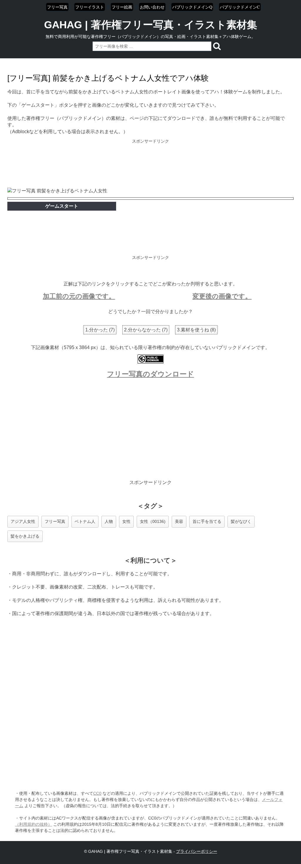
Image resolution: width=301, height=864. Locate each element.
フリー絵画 (122, 7)
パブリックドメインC (240, 7)
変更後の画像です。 (222, 296)
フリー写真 (57, 7)
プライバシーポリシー (196, 851)
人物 (109, 521)
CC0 (97, 793)
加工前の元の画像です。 (79, 296)
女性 (126, 521)
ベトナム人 (85, 521)
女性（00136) (152, 521)
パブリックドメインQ (192, 7)
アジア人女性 (23, 521)
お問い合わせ (152, 7)
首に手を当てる (207, 521)
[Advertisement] (150, 164)
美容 (179, 521)
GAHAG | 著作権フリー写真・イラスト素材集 (150, 24)
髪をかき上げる (25, 536)
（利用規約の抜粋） (33, 824)
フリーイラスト (89, 7)
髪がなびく (241, 521)
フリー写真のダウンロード (150, 374)
